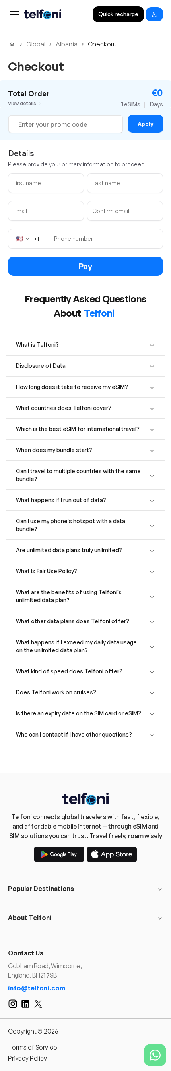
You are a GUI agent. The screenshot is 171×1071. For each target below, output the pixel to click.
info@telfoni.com (36, 988)
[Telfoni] (85, 799)
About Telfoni (30, 918)
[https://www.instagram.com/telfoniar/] (12, 1004)
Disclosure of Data (41, 365)
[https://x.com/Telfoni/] (38, 1004)
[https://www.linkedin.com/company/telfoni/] (25, 1004)
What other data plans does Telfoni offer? (72, 621)
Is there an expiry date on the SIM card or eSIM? (78, 713)
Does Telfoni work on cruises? (56, 692)
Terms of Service (32, 1047)
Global (35, 44)
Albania (67, 44)
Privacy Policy (27, 1058)
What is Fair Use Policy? (46, 571)
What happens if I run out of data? (61, 500)
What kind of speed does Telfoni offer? (69, 671)
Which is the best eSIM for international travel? (78, 428)
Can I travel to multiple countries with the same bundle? (78, 475)
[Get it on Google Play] (59, 854)
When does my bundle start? (54, 450)
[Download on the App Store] (112, 854)
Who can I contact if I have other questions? (74, 734)
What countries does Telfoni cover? (63, 407)
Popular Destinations (41, 889)
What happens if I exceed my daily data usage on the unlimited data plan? (76, 646)
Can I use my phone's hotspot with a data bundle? (70, 525)
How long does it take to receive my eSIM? (72, 386)
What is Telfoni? (37, 344)
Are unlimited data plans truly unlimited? (69, 550)
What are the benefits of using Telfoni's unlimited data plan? (69, 596)
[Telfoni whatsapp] (155, 1055)
